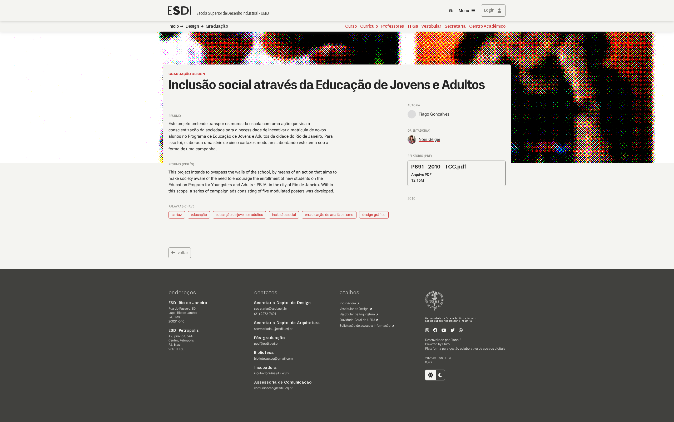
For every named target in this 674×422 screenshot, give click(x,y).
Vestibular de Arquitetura (357, 314)
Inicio (173, 26)
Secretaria (455, 26)
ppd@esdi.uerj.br (266, 343)
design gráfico (373, 214)
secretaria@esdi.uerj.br (270, 308)
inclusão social (284, 214)
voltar (183, 252)
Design (192, 26)
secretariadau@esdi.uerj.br (273, 329)
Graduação (217, 26)
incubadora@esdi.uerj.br (271, 373)
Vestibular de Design (354, 309)
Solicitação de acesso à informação (365, 325)
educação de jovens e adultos (239, 214)
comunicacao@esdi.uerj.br (273, 388)
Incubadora (348, 303)
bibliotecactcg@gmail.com (273, 358)
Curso (351, 26)
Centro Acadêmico (487, 26)
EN (451, 11)
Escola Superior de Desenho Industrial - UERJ (233, 14)
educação (199, 214)
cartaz (177, 214)
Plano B (455, 340)
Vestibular (431, 26)
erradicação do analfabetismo (329, 214)
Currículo (369, 26)
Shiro (446, 344)
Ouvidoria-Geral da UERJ (357, 320)
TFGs (412, 26)
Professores (392, 26)
